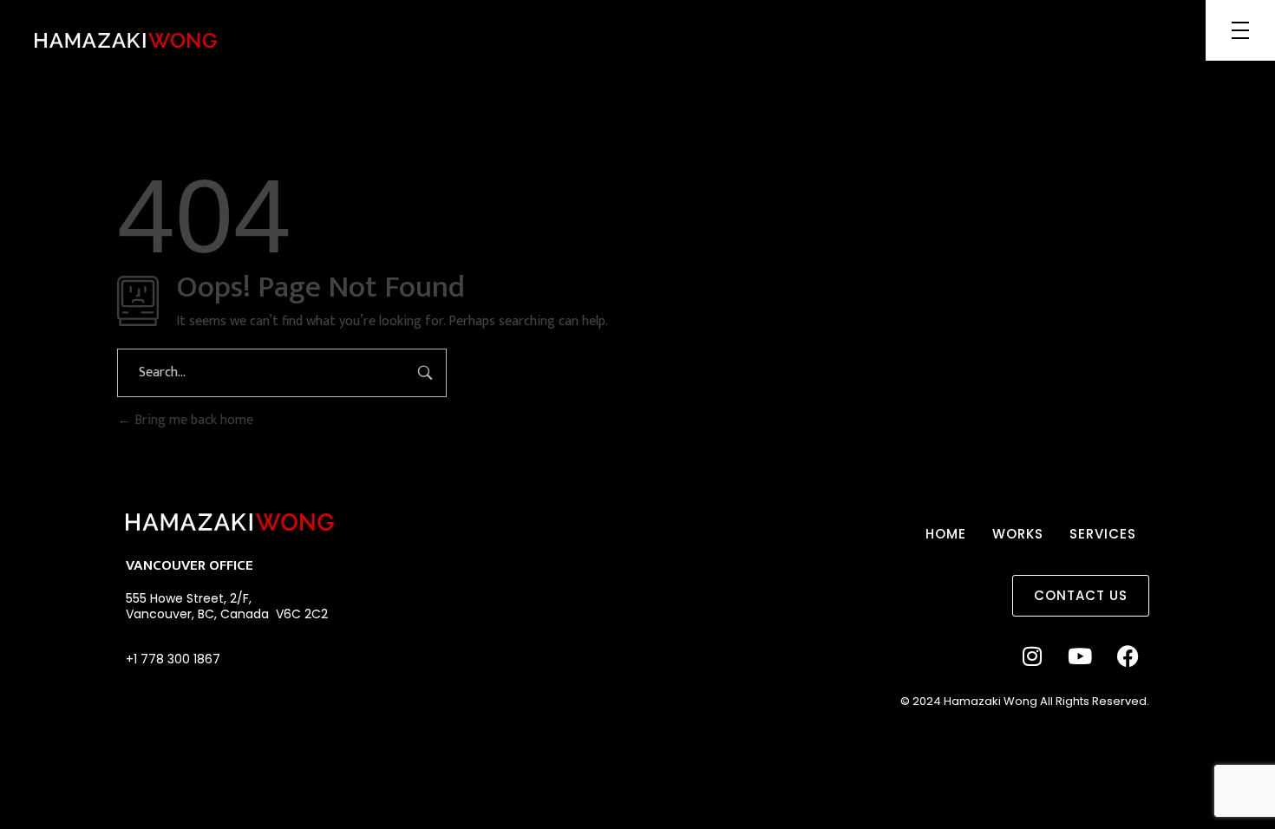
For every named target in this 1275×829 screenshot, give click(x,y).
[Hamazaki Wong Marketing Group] (126, 40)
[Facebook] (1127, 655)
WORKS (1017, 534)
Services (1102, 534)
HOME (945, 534)
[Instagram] (1032, 655)
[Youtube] (1080, 655)
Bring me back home (192, 420)
